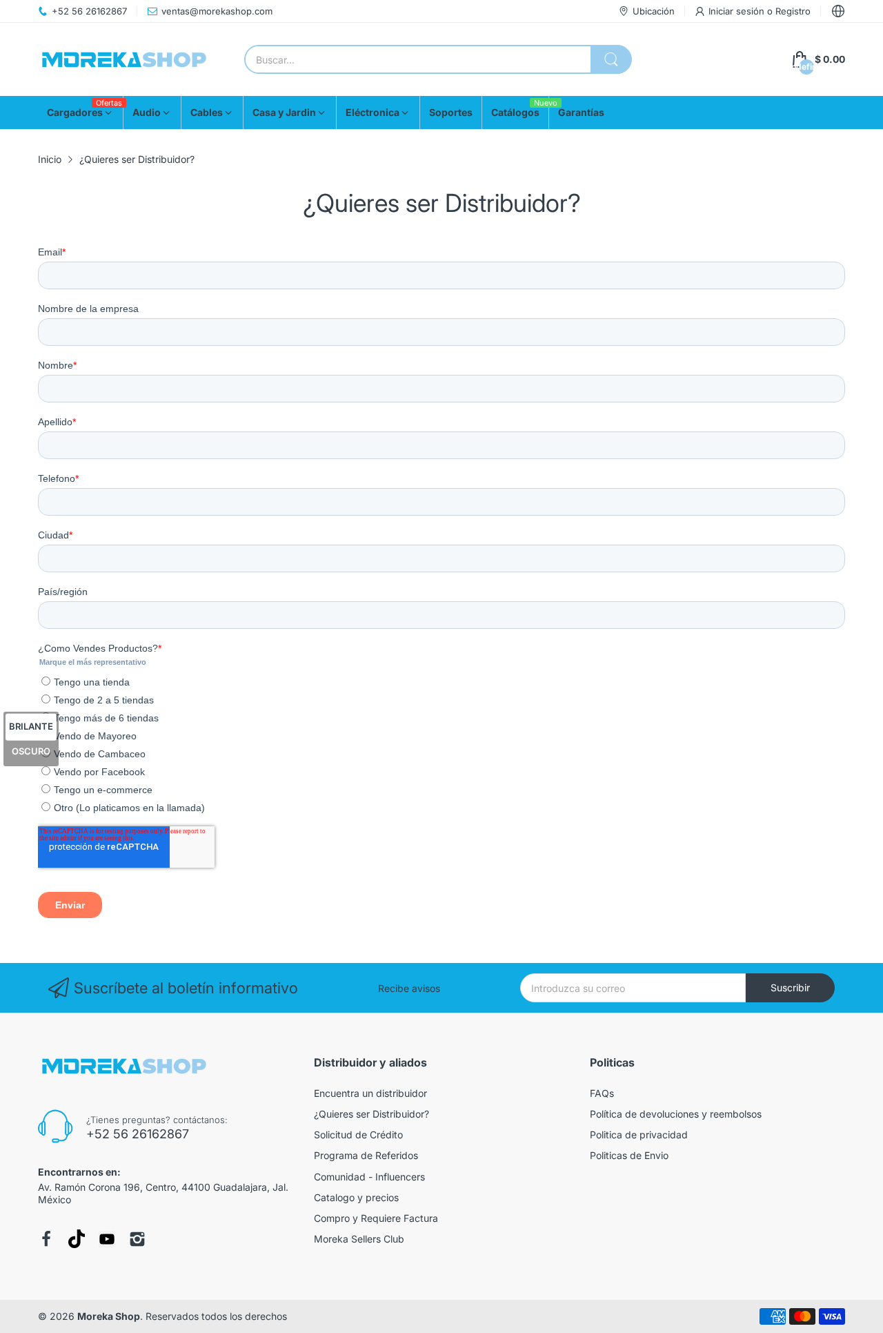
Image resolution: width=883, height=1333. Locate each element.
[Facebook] (46, 1239)
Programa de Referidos (366, 1155)
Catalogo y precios (356, 1197)
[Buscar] (611, 59)
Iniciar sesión (737, 11)
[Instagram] (137, 1239)
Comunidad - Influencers (369, 1177)
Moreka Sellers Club (359, 1239)
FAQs (602, 1093)
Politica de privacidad (639, 1134)
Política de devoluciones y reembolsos (676, 1114)
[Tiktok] (76, 1238)
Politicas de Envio (629, 1155)
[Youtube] (107, 1239)
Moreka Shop (108, 1316)
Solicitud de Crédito (358, 1134)
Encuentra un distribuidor (370, 1093)
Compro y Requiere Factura (376, 1218)
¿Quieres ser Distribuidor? (371, 1114)
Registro (793, 11)
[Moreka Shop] (124, 59)
